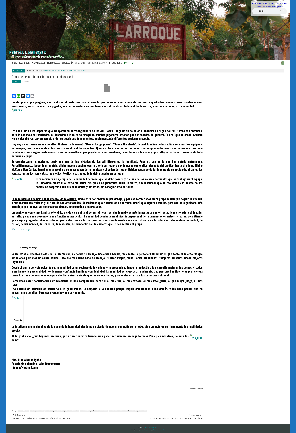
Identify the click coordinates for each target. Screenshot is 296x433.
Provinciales (38, 62)
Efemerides (115, 62)
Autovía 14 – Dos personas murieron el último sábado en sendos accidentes (176, 418)
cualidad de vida (23, 411)
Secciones (80, 62)
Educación (67, 62)
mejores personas (102, 411)
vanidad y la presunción (139, 411)
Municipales (53, 62)
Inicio (14, 62)
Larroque (24, 62)
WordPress (144, 430)
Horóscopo (130, 63)
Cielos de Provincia (97, 62)
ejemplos (43, 411)
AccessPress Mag (159, 430)
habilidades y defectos (63, 411)
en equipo (52, 411)
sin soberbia (113, 411)
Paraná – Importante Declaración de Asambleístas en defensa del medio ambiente (41, 418)
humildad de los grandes (88, 411)
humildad (75, 411)
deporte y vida (35, 411)
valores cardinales (125, 411)
